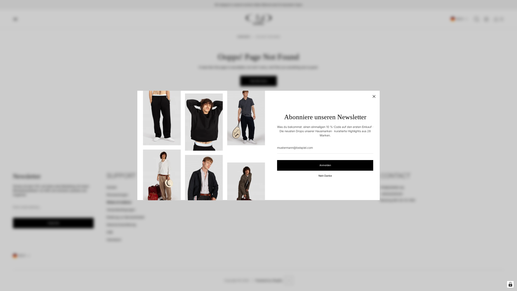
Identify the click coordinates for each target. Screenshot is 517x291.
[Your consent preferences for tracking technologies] (510, 284)
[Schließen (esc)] (374, 96)
